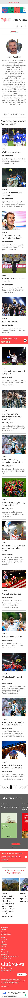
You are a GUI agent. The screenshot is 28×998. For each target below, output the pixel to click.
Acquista (14, 844)
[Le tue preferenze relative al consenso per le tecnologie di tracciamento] (25, 995)
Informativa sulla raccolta (9, 996)
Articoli (4, 121)
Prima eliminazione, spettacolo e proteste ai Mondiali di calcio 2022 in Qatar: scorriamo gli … (14, 734)
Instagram (4, 944)
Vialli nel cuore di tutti (11, 152)
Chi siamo (4, 932)
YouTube (3, 946)
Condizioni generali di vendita (9, 956)
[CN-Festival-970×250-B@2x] (14, 10)
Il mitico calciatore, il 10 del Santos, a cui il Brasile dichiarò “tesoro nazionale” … (13, 290)
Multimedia (5, 124)
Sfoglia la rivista (14, 2)
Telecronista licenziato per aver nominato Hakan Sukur (13, 548)
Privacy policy (5, 952)
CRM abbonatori (6, 934)
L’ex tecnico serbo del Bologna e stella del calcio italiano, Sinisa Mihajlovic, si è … (13, 383)
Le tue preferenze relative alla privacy (15, 992)
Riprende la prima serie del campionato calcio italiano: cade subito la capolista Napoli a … (13, 204)
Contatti (3, 930)
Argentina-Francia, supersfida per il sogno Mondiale (11, 416)
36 (23, 787)
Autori (14, 31)
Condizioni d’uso (6, 958)
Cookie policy (5, 954)
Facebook (4, 940)
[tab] (12, 847)
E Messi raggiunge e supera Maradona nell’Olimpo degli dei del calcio (13, 331)
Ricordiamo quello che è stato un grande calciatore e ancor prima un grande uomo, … (14, 161)
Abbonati (20, 974)
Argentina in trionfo (10, 322)
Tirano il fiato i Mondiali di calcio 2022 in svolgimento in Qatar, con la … (12, 514)
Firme (9, 121)
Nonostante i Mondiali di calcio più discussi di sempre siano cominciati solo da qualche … (13, 777)
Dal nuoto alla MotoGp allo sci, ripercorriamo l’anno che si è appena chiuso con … (13, 247)
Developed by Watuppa (12, 982)
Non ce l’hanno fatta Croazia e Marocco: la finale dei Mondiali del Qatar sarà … (13, 428)
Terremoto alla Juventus (12, 637)
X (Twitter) (4, 942)
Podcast (12, 124)
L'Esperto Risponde (19, 121)
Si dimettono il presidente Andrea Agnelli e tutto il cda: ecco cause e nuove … (12, 646)
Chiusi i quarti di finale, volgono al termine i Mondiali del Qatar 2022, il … (13, 471)
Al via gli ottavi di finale (12, 594)
